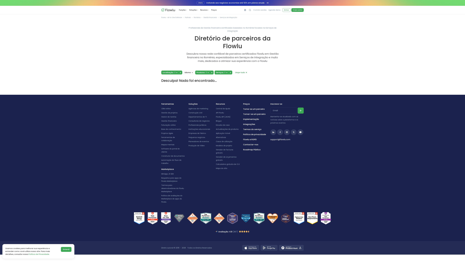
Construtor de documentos (173, 156)
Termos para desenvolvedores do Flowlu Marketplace (172, 188)
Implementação (251, 119)
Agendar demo (274, 10)
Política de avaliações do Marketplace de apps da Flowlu (171, 198)
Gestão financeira (210, 17)
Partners (188, 17)
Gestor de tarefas (168, 117)
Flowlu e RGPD (250, 139)
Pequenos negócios (197, 137)
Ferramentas (167, 104)
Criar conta (297, 10)
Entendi (66, 249)
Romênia (197, 17)
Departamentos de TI (198, 117)
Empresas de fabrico (197, 133)
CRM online (166, 108)
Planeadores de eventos (199, 141)
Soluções (193, 10)
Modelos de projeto (224, 145)
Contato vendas (260, 10)
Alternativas (221, 137)
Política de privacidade (254, 134)
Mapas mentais (167, 144)
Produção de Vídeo (197, 145)
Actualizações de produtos (227, 129)
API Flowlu (220, 113)
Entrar (286, 10)
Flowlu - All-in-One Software (171, 17)
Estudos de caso (223, 125)
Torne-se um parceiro (254, 109)
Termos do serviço (252, 129)
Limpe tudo (240, 72)
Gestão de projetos (169, 113)
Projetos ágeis (167, 133)
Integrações (249, 124)
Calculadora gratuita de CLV (228, 164)
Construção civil (195, 113)
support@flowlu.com (280, 139)
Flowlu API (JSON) (223, 117)
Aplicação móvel (223, 133)
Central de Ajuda (223, 108)
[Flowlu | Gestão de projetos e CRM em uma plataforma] (168, 10)
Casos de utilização (224, 141)
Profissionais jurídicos (197, 125)
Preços (214, 10)
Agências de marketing (198, 108)
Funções (182, 10)
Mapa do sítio (221, 168)
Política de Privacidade (39, 254)
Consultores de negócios (199, 121)
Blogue (219, 121)
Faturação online (168, 125)
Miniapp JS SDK (167, 174)
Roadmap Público (252, 149)
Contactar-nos (250, 144)
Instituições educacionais (199, 129)
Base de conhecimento (171, 129)
